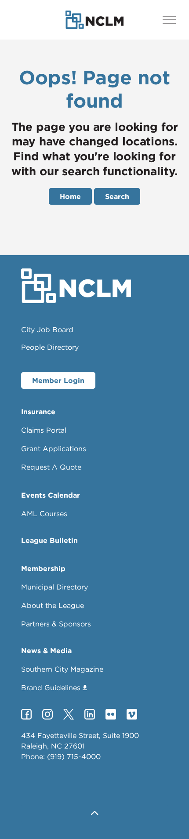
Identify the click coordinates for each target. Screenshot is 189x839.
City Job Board (47, 329)
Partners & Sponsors (56, 624)
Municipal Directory (54, 587)
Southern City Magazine (62, 669)
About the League (52, 605)
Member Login (58, 380)
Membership (43, 568)
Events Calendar (50, 495)
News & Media (46, 651)
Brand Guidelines (50, 687)
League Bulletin (49, 540)
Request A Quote (51, 467)
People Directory (50, 347)
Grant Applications (53, 448)
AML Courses (44, 513)
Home (70, 196)
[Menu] (169, 20)
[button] (94, 814)
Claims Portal (43, 430)
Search (117, 196)
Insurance (38, 412)
